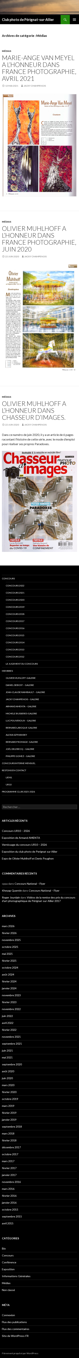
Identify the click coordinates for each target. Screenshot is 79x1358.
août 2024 (8, 974)
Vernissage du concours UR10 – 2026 (24, 844)
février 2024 (9, 981)
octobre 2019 (10, 1098)
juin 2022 (7, 1016)
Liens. (9, 777)
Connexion (8, 1315)
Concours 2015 (15, 635)
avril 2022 (7, 1022)
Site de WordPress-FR (15, 1335)
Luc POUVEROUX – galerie (21, 720)
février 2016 (9, 1195)
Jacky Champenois (35, 85)
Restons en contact (14, 770)
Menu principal (74, 19)
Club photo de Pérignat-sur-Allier (28, 19)
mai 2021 (7, 1057)
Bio (4, 1248)
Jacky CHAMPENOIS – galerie (22, 699)
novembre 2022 (11, 1009)
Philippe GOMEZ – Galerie (20, 756)
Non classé (8, 1290)
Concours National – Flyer (30, 883)
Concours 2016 (15, 628)
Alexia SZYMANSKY (16, 734)
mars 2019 (8, 1105)
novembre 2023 (11, 995)
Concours (8, 578)
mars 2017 (8, 1161)
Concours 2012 (15, 656)
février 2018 (9, 1140)
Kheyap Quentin (12, 890)
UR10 (9, 784)
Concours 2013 (15, 649)
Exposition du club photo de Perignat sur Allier (29, 851)
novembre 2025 (11, 939)
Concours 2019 (15, 606)
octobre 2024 (10, 967)
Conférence (9, 1262)
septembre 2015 (12, 1216)
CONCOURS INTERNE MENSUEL (18, 763)
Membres (7, 670)
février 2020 (9, 1092)
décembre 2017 (11, 1147)
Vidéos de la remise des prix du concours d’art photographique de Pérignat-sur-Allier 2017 (38, 899)
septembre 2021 (12, 1043)
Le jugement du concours (22, 663)
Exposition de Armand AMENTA (21, 837)
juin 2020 (7, 1078)
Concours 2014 (15, 642)
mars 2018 (8, 1133)
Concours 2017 (15, 621)
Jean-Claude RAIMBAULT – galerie (25, 692)
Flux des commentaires (15, 1329)
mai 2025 (7, 953)
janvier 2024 (9, 988)
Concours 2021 (15, 592)
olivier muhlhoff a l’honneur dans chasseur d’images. (34, 410)
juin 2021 (7, 1050)
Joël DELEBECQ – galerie (20, 749)
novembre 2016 (11, 1181)
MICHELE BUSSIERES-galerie (21, 713)
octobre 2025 (10, 946)
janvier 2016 (9, 1202)
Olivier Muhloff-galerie (21, 678)
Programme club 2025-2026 (18, 791)
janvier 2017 (9, 1175)
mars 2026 (8, 926)
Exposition (8, 1269)
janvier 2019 (9, 1119)
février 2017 (9, 1168)
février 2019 (9, 1112)
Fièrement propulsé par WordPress (20, 1353)
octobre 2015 (10, 1209)
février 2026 (9, 933)
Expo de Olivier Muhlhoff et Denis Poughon (28, 858)
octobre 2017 (10, 1154)
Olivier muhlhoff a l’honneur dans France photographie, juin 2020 (39, 238)
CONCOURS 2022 (15, 585)
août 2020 (8, 1071)
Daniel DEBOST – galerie (20, 685)
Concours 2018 (15, 614)
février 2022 (9, 1029)
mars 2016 (8, 1188)
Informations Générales (16, 1276)
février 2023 (9, 1002)
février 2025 (9, 960)
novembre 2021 (11, 1036)
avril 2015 (7, 1223)
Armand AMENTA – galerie (21, 706)
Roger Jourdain (11, 897)
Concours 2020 (15, 599)
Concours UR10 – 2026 (16, 830)
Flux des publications (14, 1322)
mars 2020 (8, 1085)
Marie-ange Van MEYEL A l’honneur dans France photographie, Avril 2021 (39, 68)
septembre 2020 (12, 1064)
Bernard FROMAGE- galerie (22, 741)
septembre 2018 (12, 1126)
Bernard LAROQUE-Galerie (21, 727)
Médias (6, 51)
